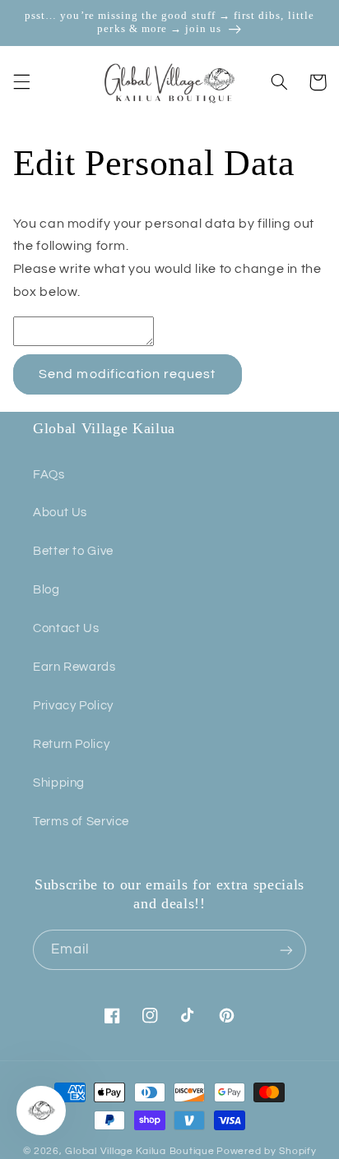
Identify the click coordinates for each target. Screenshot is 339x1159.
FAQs (49, 475)
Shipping (59, 783)
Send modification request (127, 374)
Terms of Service (81, 821)
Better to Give (73, 551)
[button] (21, 82)
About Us (60, 512)
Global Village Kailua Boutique (139, 1151)
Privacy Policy (73, 706)
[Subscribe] (286, 950)
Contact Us (66, 628)
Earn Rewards (74, 667)
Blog (46, 590)
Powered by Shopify (266, 1151)
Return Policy (71, 744)
